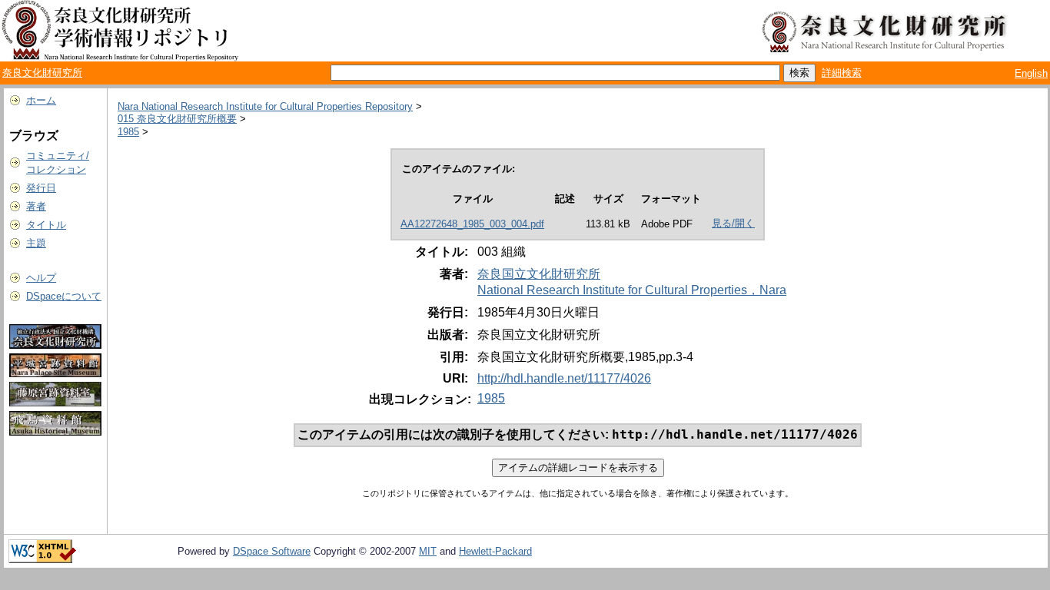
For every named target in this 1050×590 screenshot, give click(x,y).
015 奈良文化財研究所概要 (177, 118)
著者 (36, 206)
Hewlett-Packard (495, 551)
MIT (428, 551)
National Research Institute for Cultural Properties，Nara (631, 290)
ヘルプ (41, 277)
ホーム (41, 100)
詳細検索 (842, 72)
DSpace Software (272, 551)
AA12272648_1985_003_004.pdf (472, 224)
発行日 (41, 188)
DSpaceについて (63, 296)
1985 (128, 132)
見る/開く (733, 223)
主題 (36, 243)
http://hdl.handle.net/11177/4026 (564, 378)
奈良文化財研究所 (42, 72)
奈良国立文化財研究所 (538, 273)
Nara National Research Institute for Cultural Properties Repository (265, 106)
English (1031, 73)
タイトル (46, 224)
